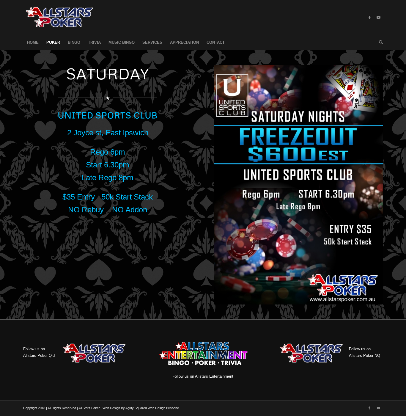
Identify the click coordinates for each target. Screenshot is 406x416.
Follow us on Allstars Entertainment (202, 376)
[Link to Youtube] (378, 17)
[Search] (379, 42)
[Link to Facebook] (369, 17)
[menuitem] (33, 42)
